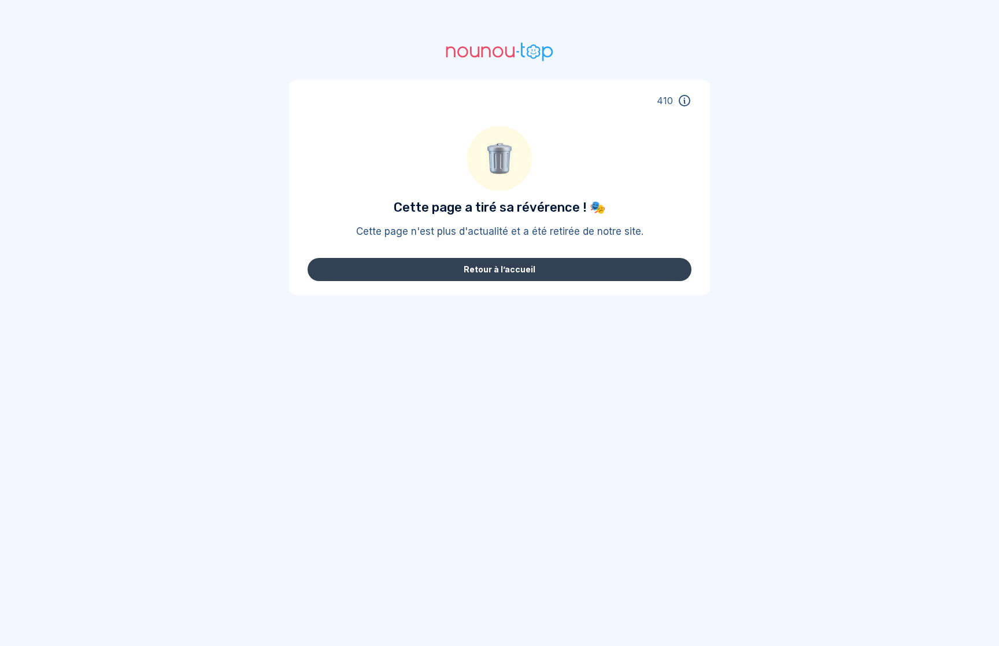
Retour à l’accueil (499, 269)
